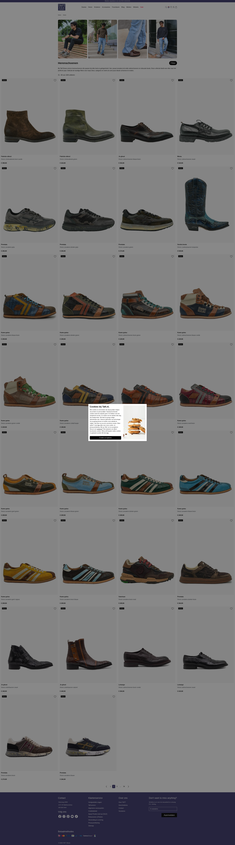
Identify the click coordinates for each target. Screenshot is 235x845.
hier (99, 425)
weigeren (99, 429)
